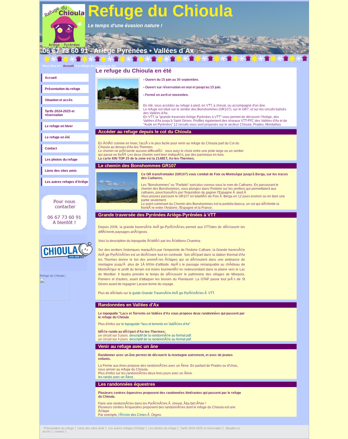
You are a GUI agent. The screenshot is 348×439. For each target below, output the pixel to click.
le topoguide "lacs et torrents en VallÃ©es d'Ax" (155, 324)
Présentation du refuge (62, 89)
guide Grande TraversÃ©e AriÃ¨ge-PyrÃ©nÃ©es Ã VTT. (173, 293)
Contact (51, 148)
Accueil (68, 65)
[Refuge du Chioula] (55, 299)
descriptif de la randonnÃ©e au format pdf (160, 335)
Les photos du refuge (61, 159)
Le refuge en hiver (59, 126)
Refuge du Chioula (52, 275)
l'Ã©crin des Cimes (133, 415)
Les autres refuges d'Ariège (66, 182)
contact (59, 431)
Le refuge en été (57, 137)
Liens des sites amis (61, 171)
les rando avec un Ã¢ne (115, 377)
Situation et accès (59, 100)
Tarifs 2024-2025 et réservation (59, 113)
